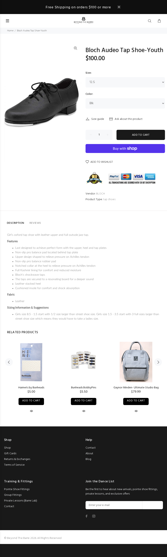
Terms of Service (14, 465)
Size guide (97, 119)
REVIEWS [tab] (35, 223)
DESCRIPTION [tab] (15, 223)
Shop (7, 448)
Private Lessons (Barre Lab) (20, 500)
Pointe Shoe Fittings (17, 489)
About (89, 453)
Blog (88, 459)
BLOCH (100, 193)
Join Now (153, 505)
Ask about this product (129, 119)
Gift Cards (10, 453)
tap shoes (109, 199)
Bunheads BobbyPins (83, 387)
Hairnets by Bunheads (31, 387)
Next (158, 362)
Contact (91, 448)
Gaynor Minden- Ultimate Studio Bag (136, 387)
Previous (9, 362)
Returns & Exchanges (17, 459)
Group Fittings (13, 495)
